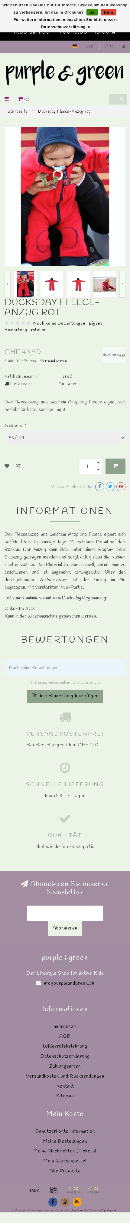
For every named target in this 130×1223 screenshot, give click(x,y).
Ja (92, 12)
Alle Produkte (65, 1171)
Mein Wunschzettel (65, 1161)
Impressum (65, 1026)
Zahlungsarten (65, 1066)
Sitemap (65, 1096)
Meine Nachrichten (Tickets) (65, 1151)
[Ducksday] (114, 354)
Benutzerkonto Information (65, 1131)
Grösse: (15, 426)
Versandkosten (53, 361)
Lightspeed (79, 1210)
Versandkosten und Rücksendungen (65, 1076)
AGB (65, 1036)
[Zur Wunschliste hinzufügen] (7, 466)
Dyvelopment (110, 1210)
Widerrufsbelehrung (65, 1046)
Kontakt (65, 1086)
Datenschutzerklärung (65, 1056)
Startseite (18, 111)
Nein (108, 12)
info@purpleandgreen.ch (68, 983)
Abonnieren (65, 928)
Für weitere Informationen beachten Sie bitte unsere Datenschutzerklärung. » (66, 23)
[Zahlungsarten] (34, 1190)
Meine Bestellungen (65, 1141)
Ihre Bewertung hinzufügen (68, 696)
